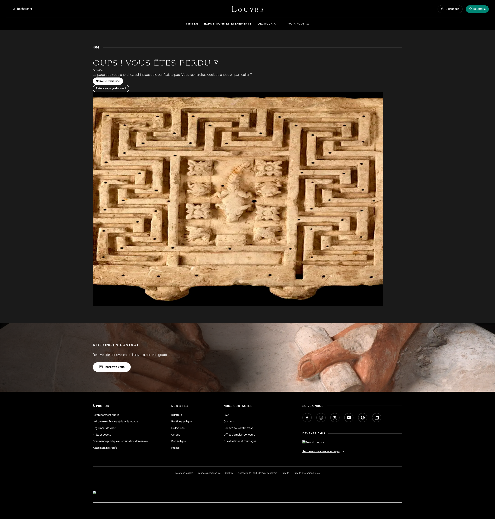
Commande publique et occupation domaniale (120, 440)
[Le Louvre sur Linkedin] (376, 417)
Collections (177, 427)
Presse (175, 447)
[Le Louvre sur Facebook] (307, 417)
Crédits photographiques (307, 473)
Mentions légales (184, 473)
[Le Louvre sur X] (335, 417)
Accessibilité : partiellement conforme (257, 473)
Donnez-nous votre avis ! (238, 427)
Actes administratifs (105, 447)
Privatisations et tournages (240, 440)
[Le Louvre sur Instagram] (321, 417)
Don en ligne (178, 440)
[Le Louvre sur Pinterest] (362, 417)
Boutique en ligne (181, 421)
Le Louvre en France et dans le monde (115, 421)
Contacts (229, 421)
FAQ (226, 414)
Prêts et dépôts (102, 434)
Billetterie (176, 414)
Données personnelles (209, 473)
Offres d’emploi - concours (239, 434)
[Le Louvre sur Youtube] (348, 417)
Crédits (285, 473)
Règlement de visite (104, 427)
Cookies (229, 473)
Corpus (175, 434)
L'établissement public (106, 414)
